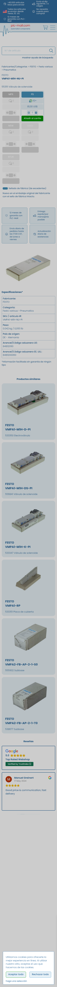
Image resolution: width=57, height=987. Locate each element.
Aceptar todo (16, 974)
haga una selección (16, 981)
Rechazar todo (40, 974)
